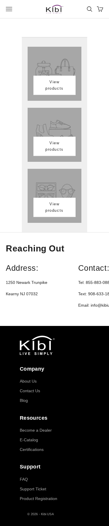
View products (54, 85)
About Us (28, 381)
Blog (24, 400)
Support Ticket (33, 489)
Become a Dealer (36, 430)
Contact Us (30, 390)
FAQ (24, 479)
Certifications (32, 449)
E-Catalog (29, 440)
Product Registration (38, 498)
